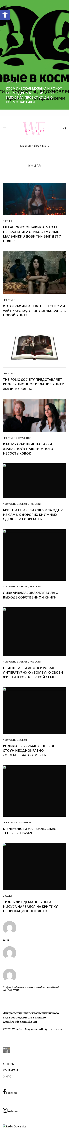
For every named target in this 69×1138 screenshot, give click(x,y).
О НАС (7, 1076)
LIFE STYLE (12, 82)
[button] (5, 15)
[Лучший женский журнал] (34, 128)
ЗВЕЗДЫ (7, 220)
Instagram (13, 1111)
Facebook (12, 1093)
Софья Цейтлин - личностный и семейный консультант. (31, 988)
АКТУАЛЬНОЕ (23, 437)
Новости (35, 503)
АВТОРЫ (8, 1064)
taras (6, 939)
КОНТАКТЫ (10, 1070)
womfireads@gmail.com (20, 1021)
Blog (36, 145)
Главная (25, 145)
